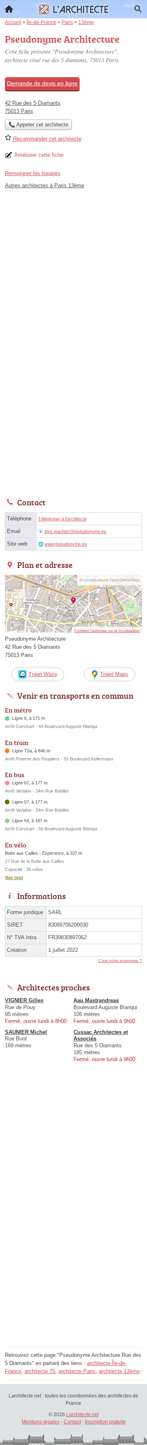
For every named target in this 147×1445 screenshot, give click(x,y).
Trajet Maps (114, 674)
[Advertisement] (73, 415)
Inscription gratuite (105, 1422)
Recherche (138, 9)
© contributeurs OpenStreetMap (110, 580)
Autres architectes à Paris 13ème (44, 185)
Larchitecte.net (82, 1414)
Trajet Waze (43, 674)
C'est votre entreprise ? (120, 960)
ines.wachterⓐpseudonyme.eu (75, 531)
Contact (72, 1422)
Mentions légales (41, 1422)
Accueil (9, 9)
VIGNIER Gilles (24, 1000)
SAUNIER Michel (26, 1032)
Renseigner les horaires (32, 173)
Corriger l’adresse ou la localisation (107, 630)
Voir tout (14, 877)
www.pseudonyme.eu (66, 544)
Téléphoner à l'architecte (62, 518)
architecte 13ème (119, 1371)
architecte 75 (39, 1371)
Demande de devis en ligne (42, 83)
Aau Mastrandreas (96, 1000)
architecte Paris (77, 1371)
